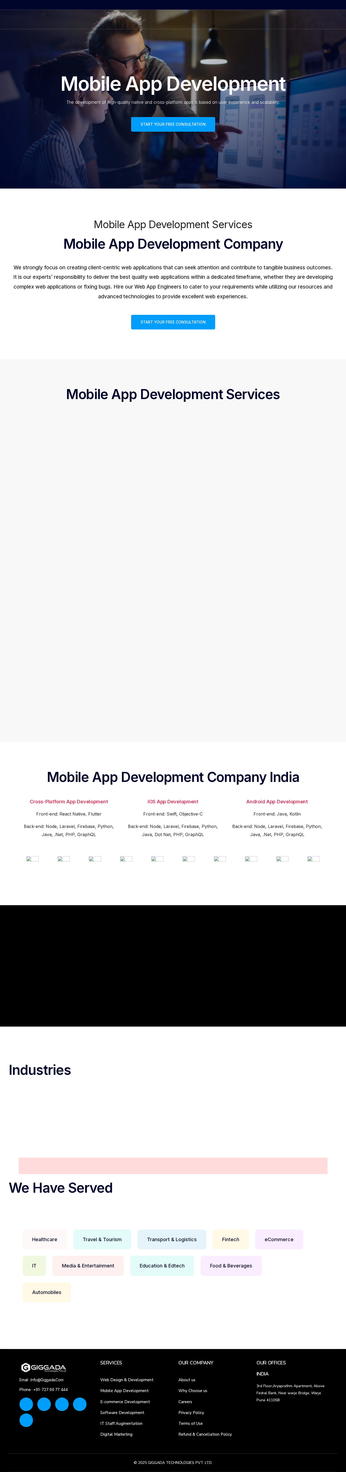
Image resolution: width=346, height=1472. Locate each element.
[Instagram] (269, 19)
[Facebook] (260, 19)
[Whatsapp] (288, 19)
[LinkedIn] (279, 19)
